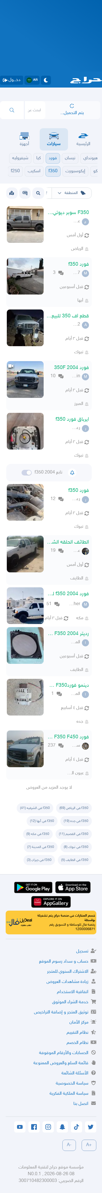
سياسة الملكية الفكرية (69, 1093)
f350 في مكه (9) (37, 834)
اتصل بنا (80, 1104)
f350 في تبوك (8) (76, 847)
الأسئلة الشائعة (74, 1073)
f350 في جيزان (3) (39, 860)
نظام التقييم (77, 1032)
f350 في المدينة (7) (40, 847)
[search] (12, 110)
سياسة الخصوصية (72, 1083)
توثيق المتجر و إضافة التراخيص (61, 1012)
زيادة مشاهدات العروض (67, 982)
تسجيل (82, 951)
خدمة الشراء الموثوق (70, 1002)
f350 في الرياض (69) (74, 808)
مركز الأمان (78, 1022)
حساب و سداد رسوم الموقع (63, 961)
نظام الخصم (77, 1043)
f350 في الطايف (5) (74, 860)
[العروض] (11, 193)
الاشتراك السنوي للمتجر (67, 971)
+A (89, 1145)
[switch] (27, 473)
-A (69, 1145)
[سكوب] (25, 193)
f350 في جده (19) (76, 821)
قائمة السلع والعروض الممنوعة (60, 1063)
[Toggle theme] (46, 80)
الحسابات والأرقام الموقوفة (63, 1053)
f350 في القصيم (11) (73, 834)
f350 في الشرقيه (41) (35, 808)
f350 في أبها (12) (42, 821)
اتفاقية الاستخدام (72, 992)
